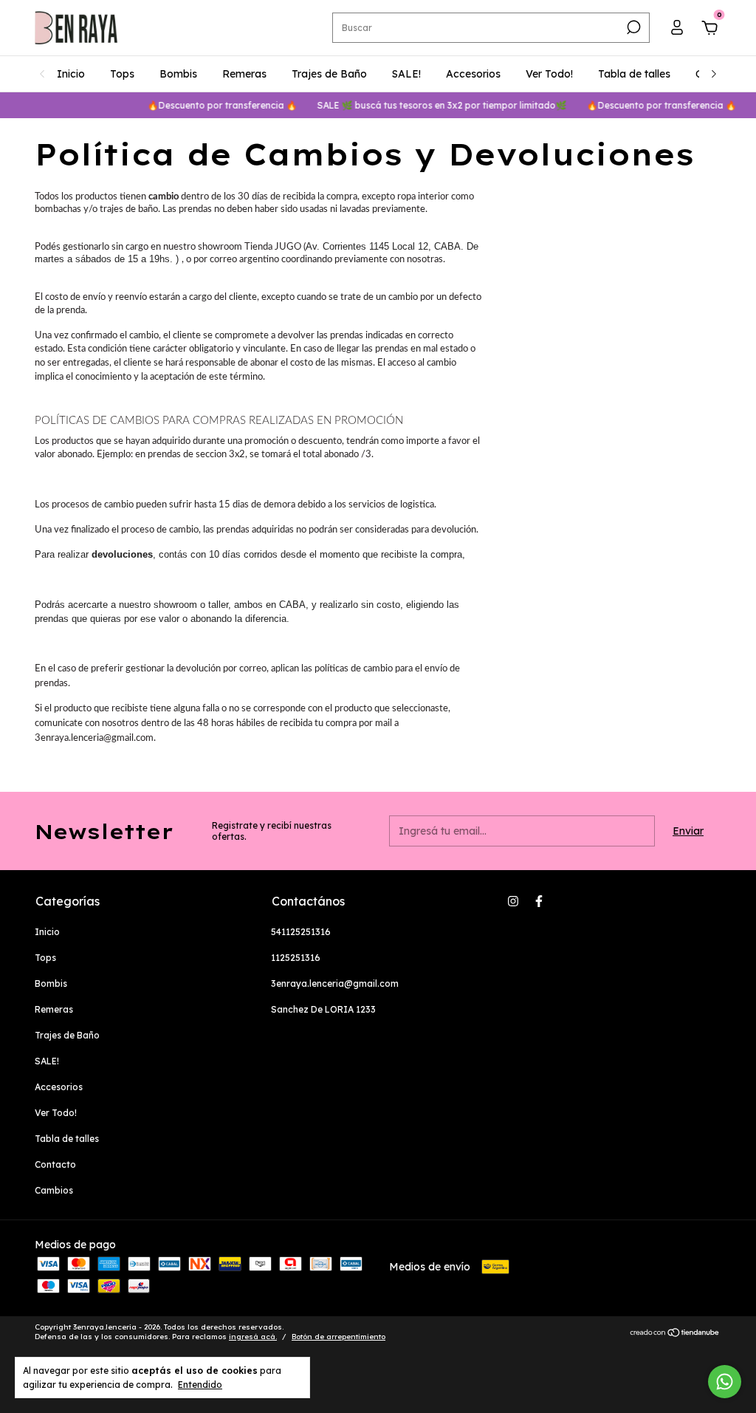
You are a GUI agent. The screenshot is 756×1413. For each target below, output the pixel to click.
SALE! (406, 74)
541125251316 (301, 931)
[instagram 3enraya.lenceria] (513, 901)
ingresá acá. (253, 1336)
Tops (122, 74)
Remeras (244, 74)
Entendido (200, 1384)
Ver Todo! (549, 74)
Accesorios (473, 74)
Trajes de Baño (329, 74)
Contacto (55, 1164)
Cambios (54, 1190)
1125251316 (295, 957)
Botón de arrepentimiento (338, 1336)
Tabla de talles (634, 74)
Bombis (178, 74)
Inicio (71, 74)
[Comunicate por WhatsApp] (724, 1381)
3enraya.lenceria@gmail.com (335, 983)
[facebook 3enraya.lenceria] (539, 901)
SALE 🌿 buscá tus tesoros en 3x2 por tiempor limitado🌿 (431, 105)
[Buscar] (632, 27)
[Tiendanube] (675, 1334)
